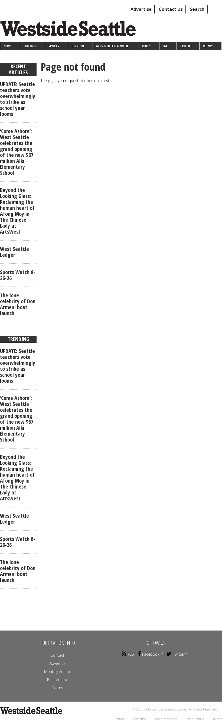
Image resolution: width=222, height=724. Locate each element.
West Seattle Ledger (14, 251)
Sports (53, 46)
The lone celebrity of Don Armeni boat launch (17, 304)
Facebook (150, 654)
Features (30, 46)
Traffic (185, 46)
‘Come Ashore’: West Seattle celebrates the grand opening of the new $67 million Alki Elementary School (16, 151)
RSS (131, 654)
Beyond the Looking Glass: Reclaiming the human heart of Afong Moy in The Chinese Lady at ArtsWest (17, 210)
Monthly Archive (57, 671)
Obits (146, 46)
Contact (57, 655)
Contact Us (171, 9)
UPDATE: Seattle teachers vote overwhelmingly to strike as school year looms (17, 98)
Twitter (179, 654)
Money (208, 46)
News (7, 46)
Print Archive (57, 679)
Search (197, 9)
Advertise (141, 9)
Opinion (77, 46)
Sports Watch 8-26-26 (17, 275)
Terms (57, 687)
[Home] (70, 30)
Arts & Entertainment (113, 46)
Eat (165, 46)
